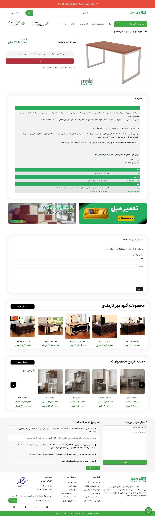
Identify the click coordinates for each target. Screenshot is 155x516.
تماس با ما (84, 24)
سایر (64, 24)
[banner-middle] (113, 213)
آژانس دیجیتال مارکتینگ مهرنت (66, 513)
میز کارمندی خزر (105, 341)
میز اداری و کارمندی (134, 31)
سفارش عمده (95, 493)
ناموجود (40, 61)
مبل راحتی (72, 489)
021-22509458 (38, 25)
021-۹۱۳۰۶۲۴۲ (37, 22)
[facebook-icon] (25, 507)
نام (142, 258)
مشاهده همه (93, 467)
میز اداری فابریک (133, 128)
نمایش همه (22, 306)
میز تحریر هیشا (50, 397)
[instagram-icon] (14, 507)
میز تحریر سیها (77, 397)
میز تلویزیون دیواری (69, 500)
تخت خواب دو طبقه (69, 493)
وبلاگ (73, 24)
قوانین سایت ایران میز (92, 489)
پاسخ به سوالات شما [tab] (133, 239)
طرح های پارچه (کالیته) (92, 486)
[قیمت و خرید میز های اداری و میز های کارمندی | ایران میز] (132, 326)
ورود (12, 12)
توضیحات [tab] (138, 98)
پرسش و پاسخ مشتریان (92, 500)
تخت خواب (72, 486)
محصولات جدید (98, 24)
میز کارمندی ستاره (50, 341)
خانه (110, 24)
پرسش (141, 266)
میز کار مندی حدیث (77, 341)
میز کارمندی (118, 31)
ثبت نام (18, 12)
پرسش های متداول (93, 497)
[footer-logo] (138, 479)
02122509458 (46, 486)
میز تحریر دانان (132, 397)
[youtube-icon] (36, 507)
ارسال (139, 289)
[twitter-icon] (47, 507)
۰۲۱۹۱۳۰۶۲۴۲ (46, 481)
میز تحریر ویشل (23, 397)
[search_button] (29, 13)
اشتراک (12, 500)
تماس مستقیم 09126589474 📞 (77, 4)
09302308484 (14, 22)
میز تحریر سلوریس (105, 397)
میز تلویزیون (72, 482)
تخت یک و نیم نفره (69, 497)
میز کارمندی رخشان (132, 341)
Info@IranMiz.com (44, 489)
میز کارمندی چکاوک (23, 341)
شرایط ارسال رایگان (93, 482)
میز (71, 142)
